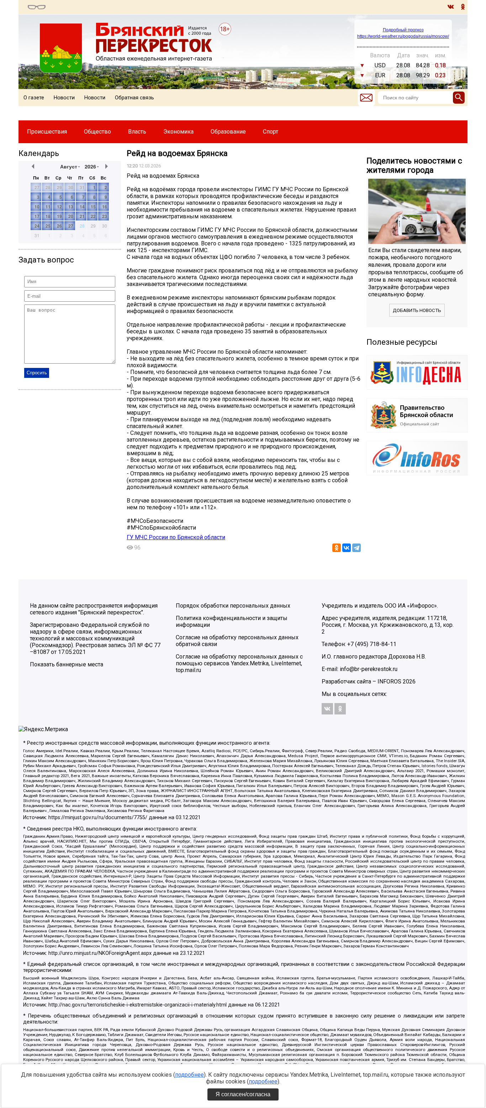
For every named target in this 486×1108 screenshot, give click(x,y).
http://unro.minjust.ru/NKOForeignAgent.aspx (100, 953)
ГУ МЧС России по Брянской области (176, 537)
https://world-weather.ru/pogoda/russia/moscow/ (403, 36)
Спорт (270, 131)
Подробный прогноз (403, 29)
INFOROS (389, 681)
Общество (97, 131)
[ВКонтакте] (346, 547)
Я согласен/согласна (243, 1094)
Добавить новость (417, 310)
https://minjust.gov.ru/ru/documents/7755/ (97, 818)
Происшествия (47, 131)
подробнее (189, 1074)
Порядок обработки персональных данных (233, 605)
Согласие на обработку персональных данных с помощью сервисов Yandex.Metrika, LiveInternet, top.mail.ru (239, 663)
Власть (137, 131)
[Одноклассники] (336, 547)
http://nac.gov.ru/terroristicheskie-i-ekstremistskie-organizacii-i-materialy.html (137, 1005)
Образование (228, 131)
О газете (33, 97)
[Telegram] (356, 547)
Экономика (178, 131)
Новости (64, 97)
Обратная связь (134, 97)
